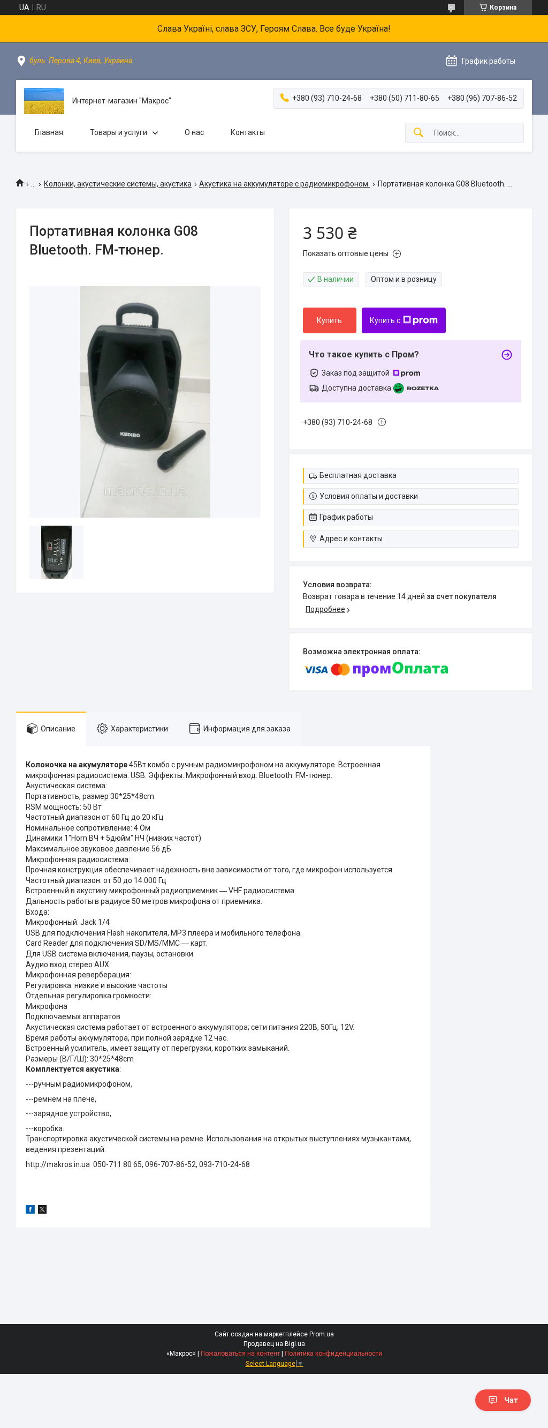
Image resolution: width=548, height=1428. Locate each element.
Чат (511, 1400)
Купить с (385, 320)
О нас (194, 132)
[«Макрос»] (44, 101)
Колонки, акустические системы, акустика (118, 184)
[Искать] (418, 133)
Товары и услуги (118, 132)
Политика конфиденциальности (333, 1353)
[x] (42, 1211)
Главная (49, 132)
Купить (329, 320)
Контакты (248, 132)
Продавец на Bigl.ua (274, 1344)
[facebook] (30, 1211)
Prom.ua (321, 1334)
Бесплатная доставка (358, 475)
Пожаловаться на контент (240, 1353)
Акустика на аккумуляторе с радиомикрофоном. (284, 184)
